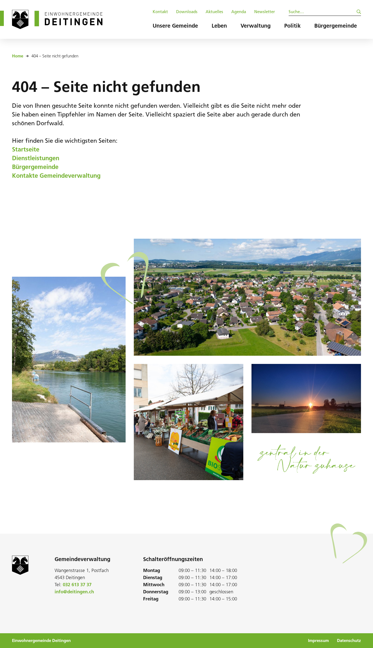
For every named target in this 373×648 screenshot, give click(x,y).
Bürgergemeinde (35, 167)
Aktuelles (214, 12)
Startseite (25, 149)
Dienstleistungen (35, 158)
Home (17, 56)
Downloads (186, 12)
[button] (175, 27)
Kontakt (160, 12)
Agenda (238, 12)
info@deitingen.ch (74, 591)
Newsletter (264, 12)
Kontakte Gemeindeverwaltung (56, 175)
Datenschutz (349, 640)
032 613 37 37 (77, 584)
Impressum (318, 640)
